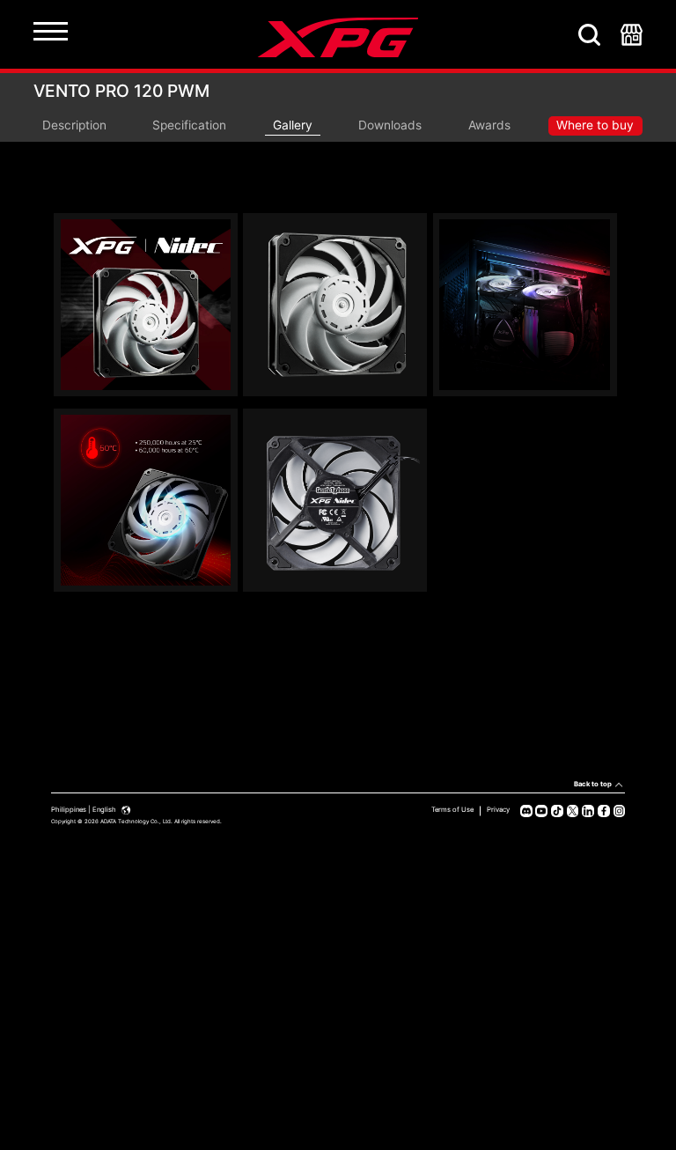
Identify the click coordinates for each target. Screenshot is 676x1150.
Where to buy (595, 125)
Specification (189, 125)
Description (74, 125)
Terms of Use (452, 810)
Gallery (292, 125)
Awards (489, 125)
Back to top (593, 784)
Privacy (498, 810)
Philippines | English (84, 810)
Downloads (390, 125)
